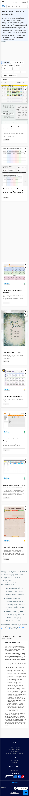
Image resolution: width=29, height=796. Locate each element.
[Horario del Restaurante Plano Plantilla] (14, 380)
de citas (21, 62)
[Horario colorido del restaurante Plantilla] (14, 524)
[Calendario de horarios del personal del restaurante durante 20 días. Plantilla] (14, 469)
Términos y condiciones (14, 747)
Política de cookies (14, 751)
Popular (23, 82)
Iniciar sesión (15, 2)
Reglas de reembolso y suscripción (14, 753)
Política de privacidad (14, 749)
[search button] (26, 6)
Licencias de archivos (14, 745)
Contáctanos (14, 762)
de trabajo (4, 75)
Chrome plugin (14, 760)
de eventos (18, 65)
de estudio (17, 72)
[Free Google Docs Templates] (3, 6)
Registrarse (23, 2)
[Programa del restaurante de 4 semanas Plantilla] (14, 274)
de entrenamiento (12, 75)
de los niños (16, 68)
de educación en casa (6, 68)
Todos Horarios (14, 62)
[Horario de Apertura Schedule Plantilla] (14, 329)
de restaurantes (5, 62)
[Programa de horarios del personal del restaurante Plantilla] (14, 104)
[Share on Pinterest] (25, 87)
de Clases (4, 65)
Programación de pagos (7, 72)
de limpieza (11, 65)
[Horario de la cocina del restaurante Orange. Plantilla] (14, 423)
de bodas (23, 72)
